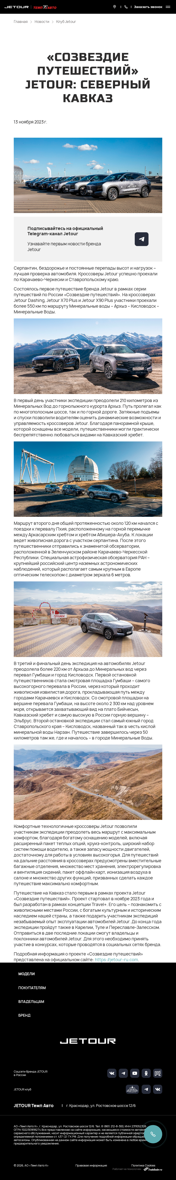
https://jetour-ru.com (116, 960)
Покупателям (32, 988)
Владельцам (31, 1001)
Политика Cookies (143, 1165)
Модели (26, 974)
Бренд (24, 1015)
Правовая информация (91, 1165)
